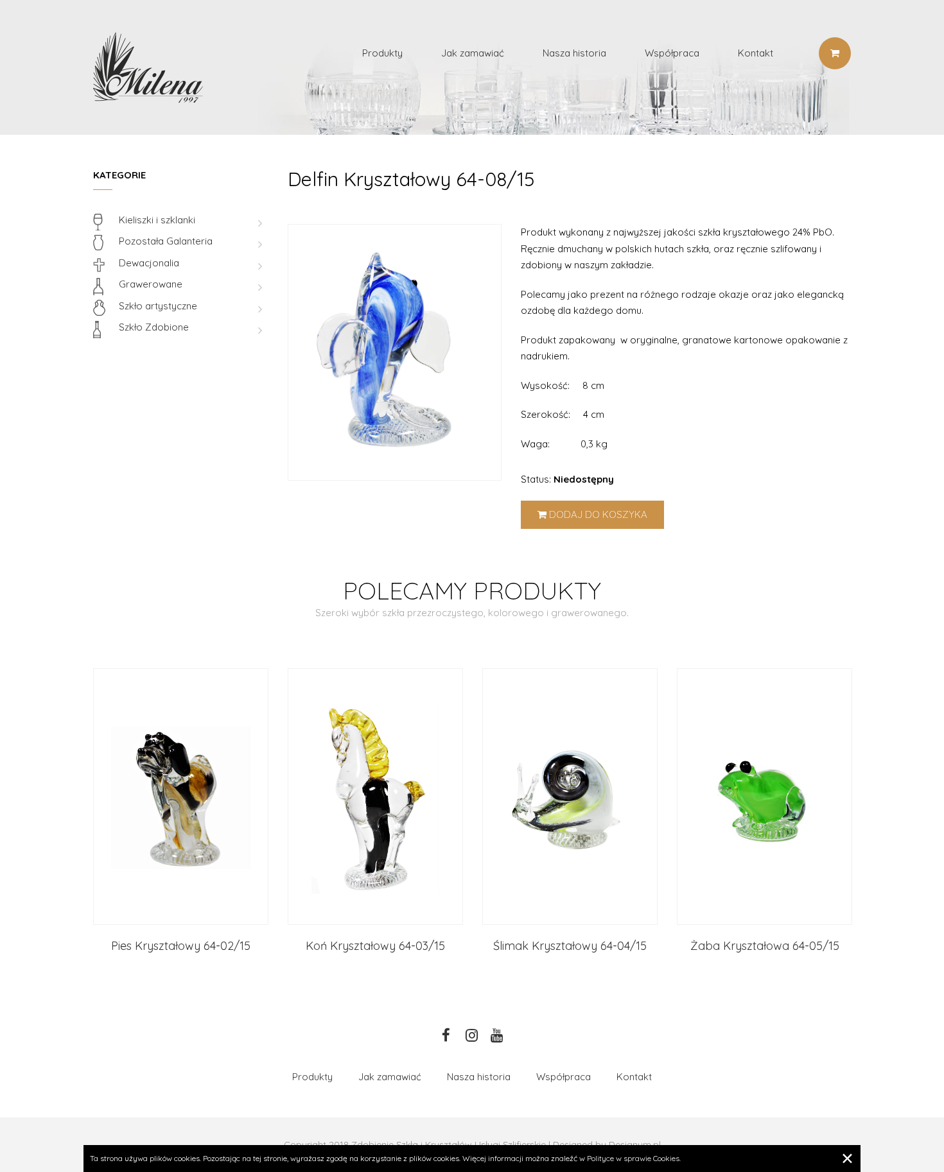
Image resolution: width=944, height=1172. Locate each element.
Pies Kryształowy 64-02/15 (180, 945)
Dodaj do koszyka (596, 514)
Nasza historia (574, 53)
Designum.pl (635, 1144)
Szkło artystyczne (158, 306)
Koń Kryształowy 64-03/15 (375, 945)
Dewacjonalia (149, 263)
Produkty (382, 53)
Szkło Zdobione (154, 327)
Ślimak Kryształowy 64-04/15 (570, 945)
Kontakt (755, 53)
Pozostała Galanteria (166, 241)
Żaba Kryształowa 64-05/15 (764, 945)
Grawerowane (150, 284)
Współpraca (672, 53)
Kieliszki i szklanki (157, 220)
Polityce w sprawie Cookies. (634, 1158)
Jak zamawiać (472, 53)
